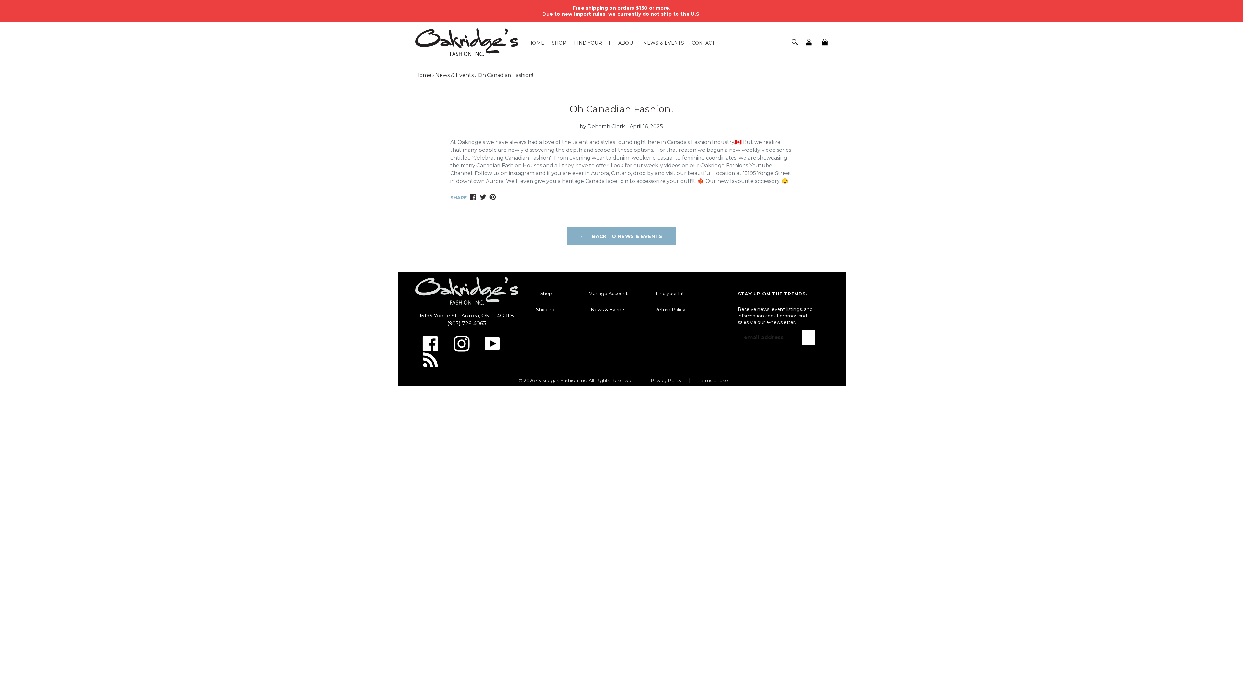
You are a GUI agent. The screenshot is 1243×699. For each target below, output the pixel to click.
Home (536, 43)
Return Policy (670, 310)
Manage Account (608, 293)
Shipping (546, 310)
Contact (703, 43)
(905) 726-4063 (466, 323)
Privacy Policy (666, 380)
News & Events (663, 43)
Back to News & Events (626, 236)
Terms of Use (713, 380)
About (626, 43)
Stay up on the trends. (772, 294)
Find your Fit (592, 43)
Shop (559, 43)
